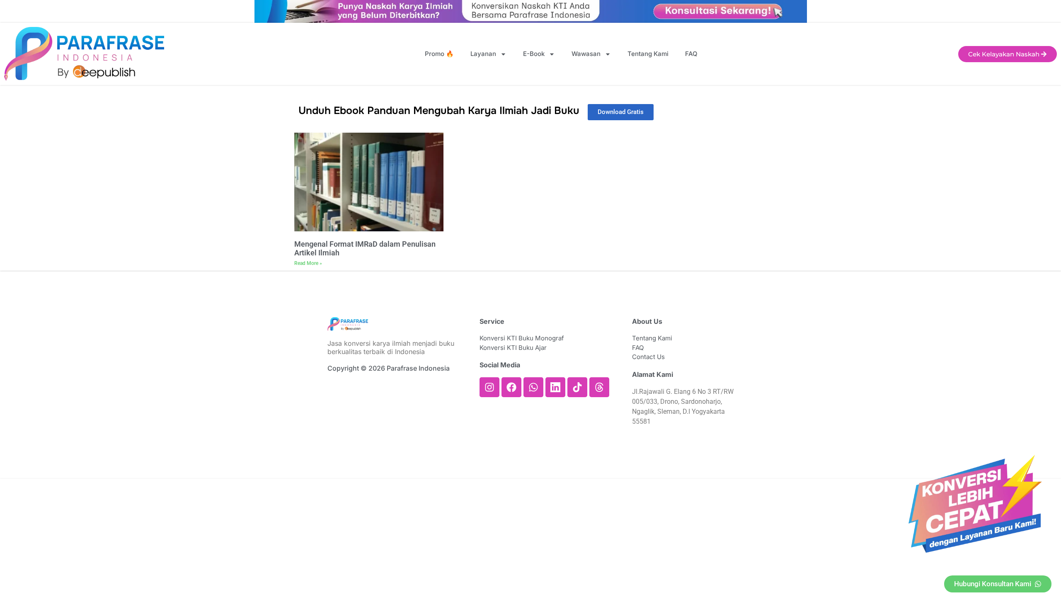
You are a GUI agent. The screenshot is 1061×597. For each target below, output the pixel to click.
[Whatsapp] (533, 387)
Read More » (308, 263)
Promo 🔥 (439, 54)
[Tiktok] (577, 387)
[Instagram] (489, 387)
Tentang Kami (648, 54)
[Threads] (599, 387)
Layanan (483, 54)
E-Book (534, 54)
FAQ (691, 54)
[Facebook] (511, 387)
